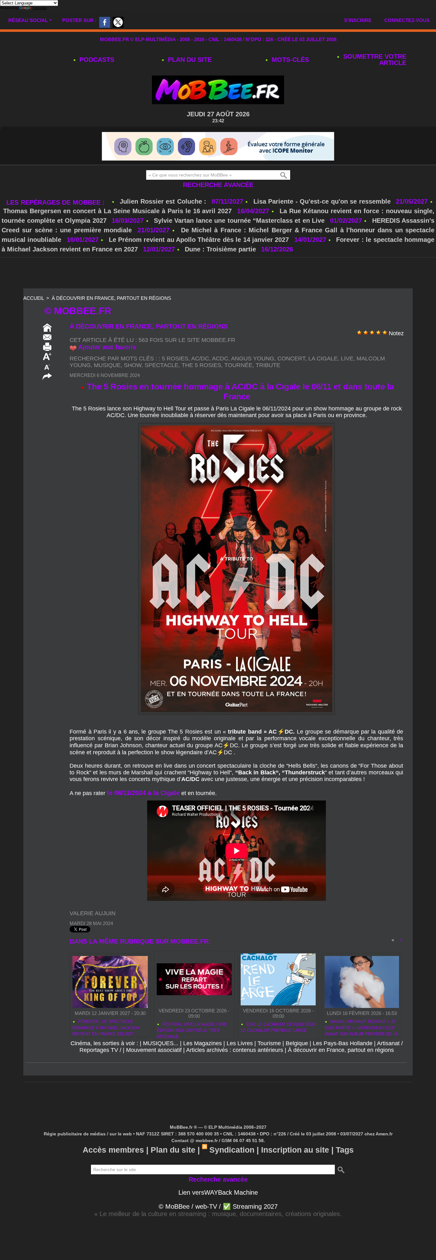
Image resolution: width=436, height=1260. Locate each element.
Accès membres (113, 1149)
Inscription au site (295, 1149)
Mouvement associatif (154, 1050)
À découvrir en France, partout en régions (111, 298)
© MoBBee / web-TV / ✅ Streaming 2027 (218, 1206)
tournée (238, 365)
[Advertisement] (218, 273)
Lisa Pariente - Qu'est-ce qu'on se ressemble (323, 201)
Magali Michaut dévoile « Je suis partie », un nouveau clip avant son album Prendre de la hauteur (361, 1026)
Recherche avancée (218, 184)
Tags (345, 1149)
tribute (268, 365)
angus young (252, 358)
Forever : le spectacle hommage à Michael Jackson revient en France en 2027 (105, 1026)
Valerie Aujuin (93, 913)
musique (107, 365)
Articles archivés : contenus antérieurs (234, 1050)
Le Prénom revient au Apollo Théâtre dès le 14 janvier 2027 (199, 239)
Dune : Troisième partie (221, 249)
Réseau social (28, 20)
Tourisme (269, 1043)
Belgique (297, 1043)
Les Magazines (202, 1043)
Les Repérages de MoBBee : (56, 202)
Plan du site (189, 59)
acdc (220, 358)
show (132, 365)
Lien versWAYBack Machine (218, 1192)
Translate (39, 8)
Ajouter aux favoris (107, 347)
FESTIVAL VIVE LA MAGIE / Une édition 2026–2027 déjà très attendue (192, 1029)
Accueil (33, 298)
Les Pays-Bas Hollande (342, 1043)
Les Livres (240, 1043)
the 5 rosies (201, 365)
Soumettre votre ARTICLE (373, 59)
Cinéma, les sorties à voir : (104, 1043)
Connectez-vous (407, 20)
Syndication (231, 1149)
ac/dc (200, 358)
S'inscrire (358, 20)
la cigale (323, 358)
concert (291, 358)
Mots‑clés (289, 59)
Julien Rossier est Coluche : (164, 201)
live (347, 358)
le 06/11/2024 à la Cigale (143, 792)
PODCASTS (96, 59)
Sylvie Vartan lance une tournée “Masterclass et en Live (239, 220)
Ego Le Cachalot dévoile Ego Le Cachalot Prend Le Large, (278, 1027)
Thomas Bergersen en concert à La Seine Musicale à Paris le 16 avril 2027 (117, 210)
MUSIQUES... (160, 1043)
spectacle (161, 365)
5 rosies (175, 358)
